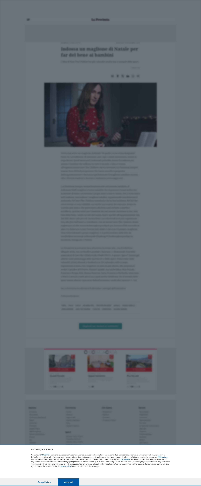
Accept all (68, 482)
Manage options (44, 482)
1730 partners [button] (45, 455)
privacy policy (65, 466)
